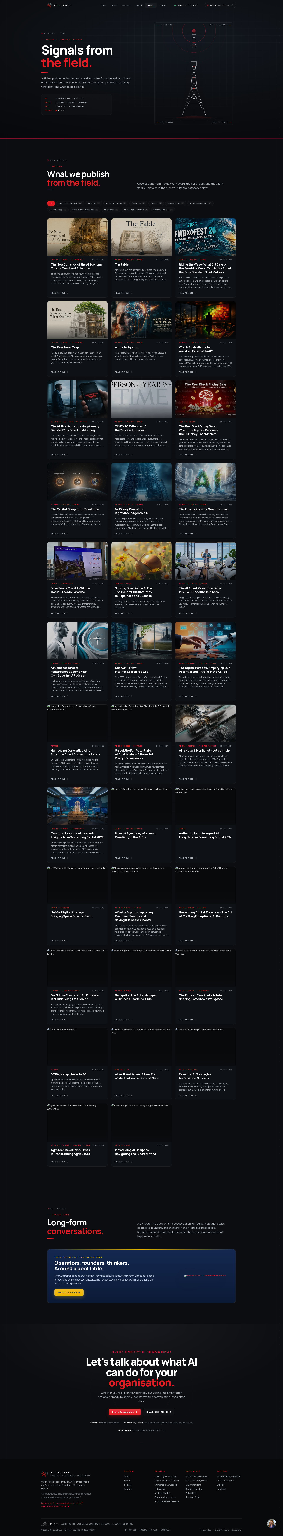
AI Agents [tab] (110, 210)
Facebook (221, 1488)
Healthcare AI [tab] (162, 210)
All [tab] (51, 203)
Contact (163, 5)
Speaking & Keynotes (165, 1497)
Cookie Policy (237, 1530)
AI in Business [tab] (115, 203)
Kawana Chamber (194, 1488)
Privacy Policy (205, 1530)
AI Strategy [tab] (57, 210)
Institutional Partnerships (167, 1501)
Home (104, 5)
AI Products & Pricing (221, 5)
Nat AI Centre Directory (197, 1476)
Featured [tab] (138, 203)
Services (126, 5)
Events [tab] (156, 203)
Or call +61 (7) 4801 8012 (158, 1412)
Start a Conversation (124, 1412)
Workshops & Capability (166, 1484)
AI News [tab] (93, 203)
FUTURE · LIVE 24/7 (187, 5)
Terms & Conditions (221, 1530)
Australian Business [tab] (84, 210)
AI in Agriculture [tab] (135, 210)
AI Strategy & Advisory (165, 1476)
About (114, 5)
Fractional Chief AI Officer (167, 1480)
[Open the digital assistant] (271, 1523)
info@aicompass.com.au (228, 1476)
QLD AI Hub (191, 1493)
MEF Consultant (193, 1484)
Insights (150, 5)
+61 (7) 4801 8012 (225, 1480)
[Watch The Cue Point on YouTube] (216, 1276)
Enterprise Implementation (162, 1490)
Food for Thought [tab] (70, 203)
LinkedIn (221, 1484)
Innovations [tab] (175, 203)
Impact (139, 5)
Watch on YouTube (69, 1292)
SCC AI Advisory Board (196, 1480)
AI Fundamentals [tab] (200, 203)
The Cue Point (193, 1497)
